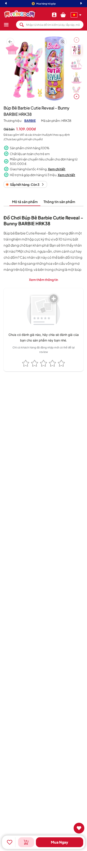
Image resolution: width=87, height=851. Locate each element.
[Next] (81, 4)
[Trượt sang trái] (76, 40)
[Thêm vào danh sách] (9, 842)
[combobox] (49, 25)
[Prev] (6, 4)
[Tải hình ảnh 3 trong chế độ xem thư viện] (76, 77)
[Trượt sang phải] (76, 96)
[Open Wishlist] (79, 828)
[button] (10, 24)
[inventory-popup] (26, 842)
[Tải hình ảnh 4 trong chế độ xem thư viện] (76, 91)
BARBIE (30, 120)
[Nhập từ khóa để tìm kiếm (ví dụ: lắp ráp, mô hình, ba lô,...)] (22, 25)
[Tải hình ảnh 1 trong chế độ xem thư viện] (76, 50)
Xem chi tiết (56, 169)
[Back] (10, 42)
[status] (25, 184)
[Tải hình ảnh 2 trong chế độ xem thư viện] (76, 64)
